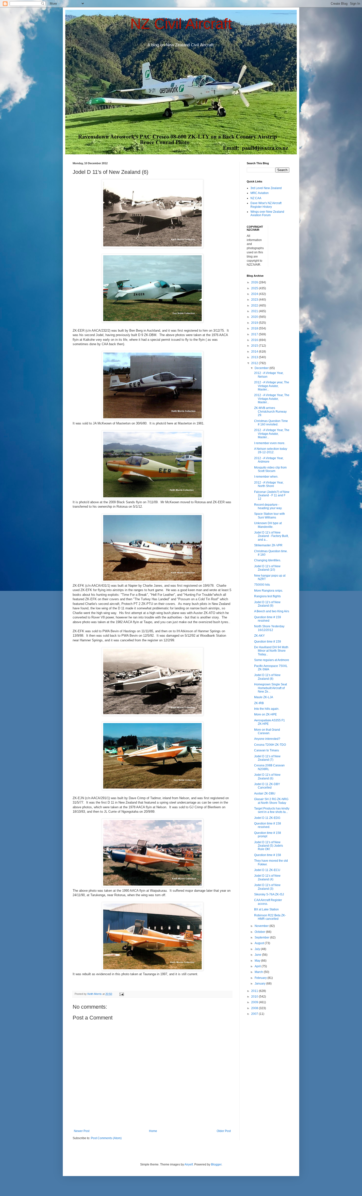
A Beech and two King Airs (271, 611)
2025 (255, 288)
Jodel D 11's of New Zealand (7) (267, 758)
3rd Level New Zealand (266, 188)
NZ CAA (255, 198)
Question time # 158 (267, 855)
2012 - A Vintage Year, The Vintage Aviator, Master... (271, 398)
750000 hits (262, 584)
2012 (255, 363)
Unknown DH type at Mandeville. (268, 524)
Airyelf (188, 1164)
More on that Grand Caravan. (267, 731)
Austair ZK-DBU (264, 793)
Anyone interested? (267, 739)
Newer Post (81, 1131)
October (260, 932)
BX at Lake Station (266, 909)
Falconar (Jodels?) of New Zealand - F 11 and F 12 (271, 495)
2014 (255, 351)
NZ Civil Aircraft (181, 24)
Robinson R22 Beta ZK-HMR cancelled (270, 917)
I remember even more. (269, 443)
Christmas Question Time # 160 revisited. (271, 422)
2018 (255, 328)
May (258, 960)
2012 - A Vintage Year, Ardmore (268, 459)
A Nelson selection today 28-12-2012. (270, 450)
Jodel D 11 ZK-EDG (267, 818)
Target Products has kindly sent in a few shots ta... (271, 810)
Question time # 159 (267, 641)
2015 (255, 345)
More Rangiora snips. (268, 590)
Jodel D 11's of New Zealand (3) (267, 886)
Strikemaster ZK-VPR (268, 545)
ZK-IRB (259, 703)
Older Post (224, 1131)
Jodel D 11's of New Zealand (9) (267, 603)
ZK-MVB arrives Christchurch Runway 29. (270, 411)
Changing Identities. (267, 560)
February (261, 978)
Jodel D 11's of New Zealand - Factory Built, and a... (271, 536)
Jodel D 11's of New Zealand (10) (267, 568)
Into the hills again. (266, 709)
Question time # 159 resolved (267, 618)
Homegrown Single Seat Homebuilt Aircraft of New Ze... (270, 688)
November (262, 926)
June (258, 954)
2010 (255, 996)
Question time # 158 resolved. (267, 825)
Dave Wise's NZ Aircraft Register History (265, 204)
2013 (255, 357)
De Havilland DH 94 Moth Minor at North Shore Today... (271, 651)
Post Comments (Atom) (106, 1138)
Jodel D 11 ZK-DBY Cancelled (267, 785)
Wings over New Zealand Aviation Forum (267, 213)
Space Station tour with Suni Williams (269, 515)
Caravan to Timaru (266, 750)
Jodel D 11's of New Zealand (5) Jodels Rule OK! (268, 845)
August (260, 943)
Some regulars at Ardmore (271, 660)
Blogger (216, 1164)
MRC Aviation (259, 193)
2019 (255, 322)
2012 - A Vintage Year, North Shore (268, 484)
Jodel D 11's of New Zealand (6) (267, 776)
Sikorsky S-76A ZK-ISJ (269, 894)
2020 (255, 317)
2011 (255, 991)
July (258, 949)
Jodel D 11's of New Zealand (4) (267, 877)
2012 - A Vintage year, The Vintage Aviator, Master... (271, 386)
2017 (255, 334)
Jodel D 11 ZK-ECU (267, 870)
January (260, 983)
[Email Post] (121, 993)
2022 (255, 305)
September (262, 937)
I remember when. (266, 476)
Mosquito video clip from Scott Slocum (270, 469)
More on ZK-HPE (265, 714)
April (258, 966)
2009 (255, 1002)
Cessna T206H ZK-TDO (270, 744)
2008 (255, 1008)
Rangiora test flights (267, 596)
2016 (255, 340)
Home (153, 1131)
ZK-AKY (259, 635)
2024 (255, 294)
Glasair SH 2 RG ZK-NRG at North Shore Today (271, 800)
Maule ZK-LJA (263, 697)
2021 (255, 311)
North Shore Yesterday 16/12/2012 (269, 628)
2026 (255, 282)
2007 (255, 1014)
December (262, 368)
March (259, 972)
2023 (255, 299)
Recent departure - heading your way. (268, 506)
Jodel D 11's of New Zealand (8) (267, 676)
